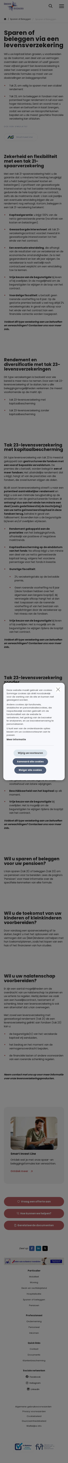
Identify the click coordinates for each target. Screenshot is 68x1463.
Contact (34, 1349)
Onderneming (34, 1321)
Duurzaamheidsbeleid (34, 1421)
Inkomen (34, 1333)
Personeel (34, 1327)
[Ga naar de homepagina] (15, 6)
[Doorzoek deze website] (50, 6)
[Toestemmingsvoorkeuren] (13, 1457)
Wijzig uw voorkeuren (30, 753)
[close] (58, 689)
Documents (34, 1354)
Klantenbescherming (34, 1360)
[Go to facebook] (32, 1248)
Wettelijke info (34, 1425)
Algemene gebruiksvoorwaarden (33, 1406)
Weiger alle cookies (30, 770)
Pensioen (34, 1305)
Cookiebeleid (34, 1416)
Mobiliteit (34, 1276)
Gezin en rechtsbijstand (34, 1288)
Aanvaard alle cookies (30, 761)
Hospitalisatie (34, 1293)
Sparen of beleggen (34, 1299)
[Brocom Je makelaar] (23, 1448)
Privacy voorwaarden (34, 1411)
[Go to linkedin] (39, 1248)
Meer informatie (16, 739)
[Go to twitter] (45, 1248)
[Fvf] (44, 1448)
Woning (34, 1282)
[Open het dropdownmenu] (60, 6)
